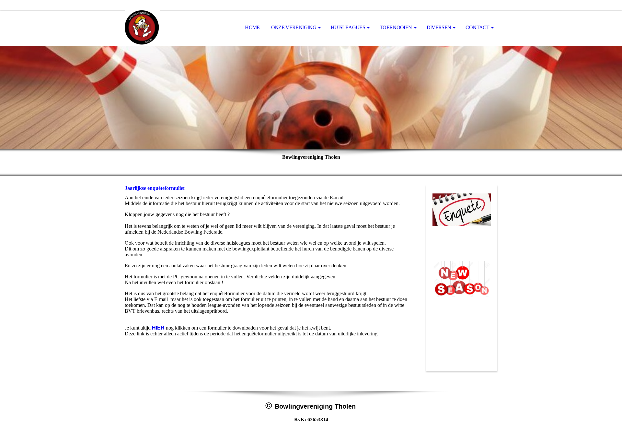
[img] (157, 28)
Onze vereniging (293, 27)
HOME (252, 27)
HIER (158, 328)
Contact (477, 27)
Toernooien (396, 27)
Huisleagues (348, 27)
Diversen (439, 27)
